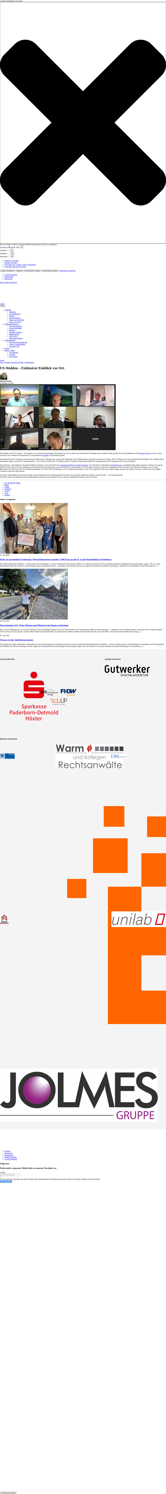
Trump (7, 491)
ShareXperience (14, 318)
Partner (7, 348)
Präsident (8, 489)
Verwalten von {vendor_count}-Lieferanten (20, 265)
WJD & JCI (13, 336)
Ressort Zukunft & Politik (14, 362)
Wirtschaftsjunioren (11, 324)
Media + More (10, 350)
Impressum (8, 279)
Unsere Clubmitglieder (17, 344)
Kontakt (7, 1151)
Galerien (12, 354)
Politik (7, 487)
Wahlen (7, 495)
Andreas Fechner (82, 465)
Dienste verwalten (11, 263)
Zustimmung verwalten (8, 1493)
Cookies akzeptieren (7, 271)
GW (83, 1489)
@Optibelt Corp (116, 465)
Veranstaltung (29, 362)
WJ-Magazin (13, 352)
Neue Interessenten (16, 338)
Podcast (12, 316)
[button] (83, 123)
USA (6, 493)
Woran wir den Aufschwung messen (16, 640)
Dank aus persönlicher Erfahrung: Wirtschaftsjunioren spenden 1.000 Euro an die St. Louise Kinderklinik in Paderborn (55, 559)
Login (2, 304)
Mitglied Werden (10, 1157)
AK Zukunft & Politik (12, 483)
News (2, 362)
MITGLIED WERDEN (8, 283)
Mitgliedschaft (14, 334)
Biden (7, 485)
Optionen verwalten (12, 261)
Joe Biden (45, 455)
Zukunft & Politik (66, 465)
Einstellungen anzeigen (32, 271)
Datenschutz (9, 277)
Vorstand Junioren (15, 332)
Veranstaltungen (14, 314)
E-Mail (2, 1172)
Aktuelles (8, 310)
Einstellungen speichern (50, 271)
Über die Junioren (15, 326)
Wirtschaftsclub (10, 340)
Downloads (13, 357)
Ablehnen (19, 271)
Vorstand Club (14, 346)
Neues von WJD (15, 322)
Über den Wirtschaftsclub (18, 342)
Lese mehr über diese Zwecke (15, 267)
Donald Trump (145, 453)
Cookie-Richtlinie (11, 275)
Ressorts (12, 330)
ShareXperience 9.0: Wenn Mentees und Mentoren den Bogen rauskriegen (34, 625)
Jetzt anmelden (6, 1181)
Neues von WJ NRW (16, 320)
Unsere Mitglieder (15, 328)
